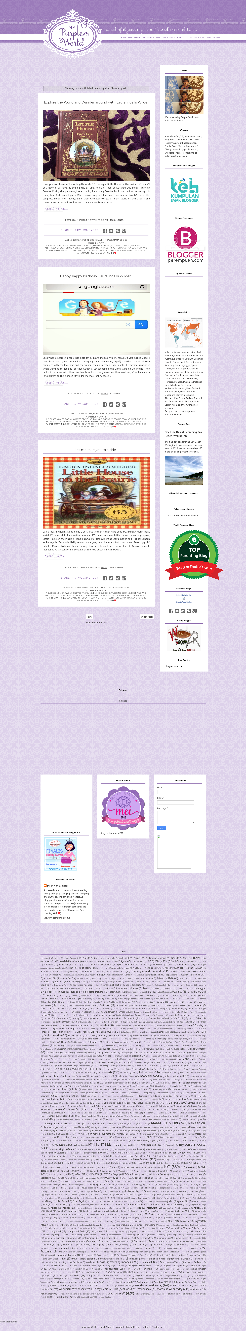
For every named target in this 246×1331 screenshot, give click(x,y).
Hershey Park (55, 1062)
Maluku (122, 1123)
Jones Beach (62, 1089)
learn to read (45, 1109)
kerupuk (175, 1093)
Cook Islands (62, 1018)
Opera (175, 1178)
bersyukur (178, 985)
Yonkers (199, 1294)
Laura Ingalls (104, 240)
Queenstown (93, 1204)
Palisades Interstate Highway (72, 1184)
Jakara (165, 1083)
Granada (183, 1052)
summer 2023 (146, 1238)
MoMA (68, 1134)
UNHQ (127, 1272)
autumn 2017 (66, 978)
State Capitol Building (73, 1235)
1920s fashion (137, 961)
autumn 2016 (50, 978)
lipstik (135, 1113)
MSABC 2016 (138, 1137)
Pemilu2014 (125, 1188)
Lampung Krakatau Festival (53, 1106)
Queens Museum (58, 1204)
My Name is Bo (169, 1145)
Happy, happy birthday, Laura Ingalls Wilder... (96, 276)
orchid (200, 1178)
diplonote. (117, 1025)
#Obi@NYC (176, 957)
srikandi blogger (146, 1231)
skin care (160, 1221)
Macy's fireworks (66, 1119)
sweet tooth (117, 1241)
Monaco (178, 381)
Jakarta (174, 1082)
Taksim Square (177, 1241)
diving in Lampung (65, 1028)
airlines (146, 964)
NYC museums (139, 1170)
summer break (163, 1238)
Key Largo (187, 1093)
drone (130, 1029)
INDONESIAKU (168, 37)
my (50, 1145)
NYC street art (175, 1171)
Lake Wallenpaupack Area (139, 1102)
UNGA (77, 1272)
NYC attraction (188, 1167)
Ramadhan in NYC (139, 1204)
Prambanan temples (48, 1198)
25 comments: (117, 567)
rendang (119, 1208)
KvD (129, 1099)
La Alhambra (165, 1099)
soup (81, 1228)
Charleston (142, 1008)
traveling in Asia (157, 1258)
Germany (169, 365)
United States (184, 401)
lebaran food (74, 1109)
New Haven (74, 1153)
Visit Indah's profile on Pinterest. (184, 515)
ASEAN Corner (198, 971)
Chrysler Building (150, 1012)
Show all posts (119, 88)
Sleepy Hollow (62, 1224)
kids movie (128, 1096)
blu (143, 992)
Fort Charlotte (187, 1042)
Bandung (44, 981)
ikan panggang (176, 1069)
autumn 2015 (199, 974)
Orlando (43, 1181)
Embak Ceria (165, 1031)
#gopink (137, 958)
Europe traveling (118, 1035)
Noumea (126, 1163)
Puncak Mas (105, 1201)
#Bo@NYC (88, 957)
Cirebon (44, 1015)
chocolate (96, 1012)
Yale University (141, 1294)
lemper (148, 1109)
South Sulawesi (125, 1228)
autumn (184, 974)
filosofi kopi (136, 1039)
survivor (104, 1241)
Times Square (87, 1255)
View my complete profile (57, 917)
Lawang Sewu (197, 1106)
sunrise (82, 1241)
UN (42, 1268)
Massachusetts (195, 1127)
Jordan (193, 371)
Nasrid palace (119, 1149)
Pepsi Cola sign (175, 1188)
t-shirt (154, 1241)
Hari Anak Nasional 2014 (99, 1059)
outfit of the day (82, 1181)
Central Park (78, 1008)
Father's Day (75, 1038)
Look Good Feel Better (87, 1116)
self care (64, 1217)
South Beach (92, 1228)
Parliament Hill (46, 1188)
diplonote (102, 1025)
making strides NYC (95, 1123)
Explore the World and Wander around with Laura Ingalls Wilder (96, 102)
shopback (97, 1221)
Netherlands (171, 388)
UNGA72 (108, 1272)
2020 (181, 961)
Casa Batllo (155, 1005)
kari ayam (185, 1089)
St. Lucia (160, 1231)
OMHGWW (106, 1177)
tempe (75, 1248)
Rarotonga (201, 1204)
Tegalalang (172, 1244)
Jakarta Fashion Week (49, 1086)
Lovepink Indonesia (142, 1116)
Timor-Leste (101, 1255)
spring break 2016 (76, 1231)
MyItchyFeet (66, 1149)
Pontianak (120, 1194)
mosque (198, 1133)
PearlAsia (100, 1188)
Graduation (170, 1052)
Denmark (179, 365)
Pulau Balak (198, 1198)
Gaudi (59, 1048)
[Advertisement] (99, 72)
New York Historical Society (80, 1160)
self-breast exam (94, 1217)
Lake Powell (67, 1103)
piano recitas (152, 1191)
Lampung (174, 1102)
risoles (62, 1211)
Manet (105, 1127)
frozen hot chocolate (153, 1045)
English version (53, 1035)
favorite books (88, 240)
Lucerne (181, 1115)
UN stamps (187, 1269)
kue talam (102, 1099)
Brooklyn (122, 998)
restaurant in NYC (170, 1208)
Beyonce (189, 985)
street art (142, 1234)
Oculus (54, 1178)
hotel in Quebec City (67, 1066)
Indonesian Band (168, 1072)
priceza (64, 1198)
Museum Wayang (83, 1140)
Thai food (166, 1248)
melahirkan (83, 1131)
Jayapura (124, 1086)
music (161, 1140)
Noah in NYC (67, 1163)
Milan (191, 1131)
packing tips (129, 1181)
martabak (138, 1127)
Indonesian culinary (50, 1076)
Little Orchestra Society (189, 1113)
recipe (54, 1207)
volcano (43, 1279)
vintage (187, 1275)
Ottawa (53, 1181)
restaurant (152, 1207)
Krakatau (44, 1099)
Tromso (177, 1262)
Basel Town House (96, 981)
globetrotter (198, 1048)
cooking (75, 1018)
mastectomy (46, 1130)
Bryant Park (176, 999)
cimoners (164, 1012)
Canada (168, 362)
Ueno (157, 1265)
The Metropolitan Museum (113, 1251)
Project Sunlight (77, 1198)
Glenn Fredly (165, 1049)
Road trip (72, 1210)
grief (117, 1056)
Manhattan (116, 1127)
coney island (185, 1015)
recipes (66, 1207)
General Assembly (73, 1048)
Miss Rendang (57, 1134)
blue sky (177, 991)
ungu (118, 1272)
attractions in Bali (155, 974)
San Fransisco (54, 1214)
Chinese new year (80, 1011)
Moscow (188, 1134)
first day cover (172, 1039)
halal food (198, 1056)
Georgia (115, 1049)
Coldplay (85, 1015)
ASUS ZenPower (126, 975)
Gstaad (125, 1056)
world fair (65, 1294)
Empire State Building (183, 1032)
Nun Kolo (164, 1163)
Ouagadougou (66, 1181)
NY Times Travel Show (130, 1167)
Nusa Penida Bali (191, 1163)
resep (138, 1207)
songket (59, 1228)
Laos (191, 375)
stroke (152, 1235)
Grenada (193, 368)
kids (196, 1092)
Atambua (140, 975)
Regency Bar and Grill (96, 1208)
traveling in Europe (180, 1258)
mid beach (151, 1131)
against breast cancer (127, 964)
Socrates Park (178, 1225)
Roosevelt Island (137, 1211)
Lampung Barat (195, 1102)
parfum (184, 1184)
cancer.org (61, 1005)
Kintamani (198, 1096)
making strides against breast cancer (63, 1123)
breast (193, 995)
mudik (164, 1137)
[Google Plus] (194, 611)
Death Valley (185, 1022)
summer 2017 (111, 1237)
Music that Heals (189, 1140)
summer (60, 1237)
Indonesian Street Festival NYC (134, 1079)
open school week (161, 1178)
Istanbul (132, 1082)
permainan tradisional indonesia (64, 1191)
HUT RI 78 (81, 1069)
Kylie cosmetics (140, 1099)
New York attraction (155, 1152)
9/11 (83, 964)
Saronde (66, 1214)
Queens (44, 1204)
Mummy (187, 1137)
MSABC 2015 (123, 1137)
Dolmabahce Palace (87, 1029)
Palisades (54, 1184)
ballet (181, 978)
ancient (114, 968)
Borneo (153, 995)
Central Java (46, 1008)
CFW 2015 (94, 1008)
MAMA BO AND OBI (136, 37)
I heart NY (109, 1069)
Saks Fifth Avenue (195, 1211)
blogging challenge (95, 991)
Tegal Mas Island (156, 1244)
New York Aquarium (134, 1153)
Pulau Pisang (46, 1201)
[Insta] (183, 611)
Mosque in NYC (47, 1137)
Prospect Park (93, 1198)
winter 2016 (77, 1285)
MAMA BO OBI (197, 1123)
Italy (187, 371)
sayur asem (125, 1214)
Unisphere (138, 1272)
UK (164, 1265)
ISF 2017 (101, 1082)
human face (154, 1066)
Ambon (199, 964)
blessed (134, 988)
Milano (200, 1131)
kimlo (188, 1096)
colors (130, 1015)
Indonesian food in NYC (175, 1076)
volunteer (55, 1279)
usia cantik (128, 1275)
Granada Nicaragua (198, 1053)
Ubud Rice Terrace (143, 1266)
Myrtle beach (83, 1149)
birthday (109, 988)
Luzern (43, 1119)
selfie (107, 1217)
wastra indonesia (68, 1281)
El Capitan (138, 1032)
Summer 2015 (76, 1238)
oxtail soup (96, 1181)
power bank (188, 1195)
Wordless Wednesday (138, 1289)
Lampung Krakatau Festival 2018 (85, 1106)
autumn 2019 (82, 978)
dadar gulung (139, 1022)
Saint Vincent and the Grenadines (181, 404)
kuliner (113, 1099)
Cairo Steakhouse (111, 1002)
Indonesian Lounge (198, 1076)
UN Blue (84, 1269)
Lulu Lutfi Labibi (195, 1116)
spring (162, 1228)
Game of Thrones (179, 1045)
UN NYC (127, 1269)
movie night (99, 1137)
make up (174, 1119)
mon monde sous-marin (99, 1133)
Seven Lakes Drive (188, 1217)
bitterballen (123, 988)
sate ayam (89, 1214)
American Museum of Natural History (81, 967)
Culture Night (75, 1022)
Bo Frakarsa (52, 995)
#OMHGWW (194, 957)
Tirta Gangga (122, 1255)
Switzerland (179, 362)
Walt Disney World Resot (123, 1279)
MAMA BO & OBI (120, 240)
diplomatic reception (83, 1025)
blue (150, 991)
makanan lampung (148, 1119)
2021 (189, 961)
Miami (134, 1130)
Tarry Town (113, 1244)
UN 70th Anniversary (57, 1269)
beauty (137, 984)
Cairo (98, 1002)
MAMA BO (143, 1124)
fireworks (159, 1038)
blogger (201, 988)
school (161, 1214)
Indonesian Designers (75, 1076)
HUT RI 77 (69, 1069)
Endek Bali (201, 1031)
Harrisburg (127, 1059)
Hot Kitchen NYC (47, 1066)
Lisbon (162, 1113)
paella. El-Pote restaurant (147, 1181)
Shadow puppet (57, 1221)
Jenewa (165, 1086)
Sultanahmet (200, 1235)
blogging (75, 991)
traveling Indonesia (121, 1262)
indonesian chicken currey (191, 1072)
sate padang (101, 1214)
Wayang (105, 1282)
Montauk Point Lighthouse (140, 1134)
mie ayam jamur (165, 1131)
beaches (44, 984)
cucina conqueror (47, 1022)
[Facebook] (171, 611)
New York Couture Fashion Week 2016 (127, 1156)
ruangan (160, 1211)
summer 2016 (92, 1238)
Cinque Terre (189, 1012)
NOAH (56, 1163)
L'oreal (153, 1099)
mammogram (53, 1127)
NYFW (68, 1174)
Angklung (125, 968)
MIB (142, 1131)
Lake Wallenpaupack (113, 1102)
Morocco (169, 381)
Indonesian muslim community (76, 1079)
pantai (91, 1184)
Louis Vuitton (118, 1116)
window (53, 1285)
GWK (162, 1056)
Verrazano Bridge (163, 1275)
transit (53, 1259)
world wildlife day (97, 1294)
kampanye (133, 1089)
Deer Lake (44, 1025)
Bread (185, 995)
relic (110, 1208)
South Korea (182, 375)
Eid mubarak (109, 1031)
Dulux (139, 1029)
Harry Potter (140, 1059)
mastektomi (61, 1130)
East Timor (179, 398)
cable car (89, 1002)
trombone (167, 1262)
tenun (148, 1248)
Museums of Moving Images (143, 1140)
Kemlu (124, 1093)
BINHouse (88, 988)
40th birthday (49, 964)
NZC (172, 1174)
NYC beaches (65, 1171)
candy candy (74, 1005)
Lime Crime (75, 1113)
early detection (166, 1029)
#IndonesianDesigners (156, 958)
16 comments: (117, 220)
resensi (129, 1208)
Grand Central (84, 1056)
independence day (86, 1072)
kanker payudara (159, 1089)
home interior (140, 1062)
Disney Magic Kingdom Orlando (169, 1025)
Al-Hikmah (157, 964)
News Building (163, 1160)
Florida (64, 1042)
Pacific (107, 1181)
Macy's (53, 1119)
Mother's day (63, 1137)
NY (204, 1162)
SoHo (189, 1225)
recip (45, 1208)
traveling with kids (148, 1262)
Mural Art (198, 1137)
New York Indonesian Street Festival (112, 1159)
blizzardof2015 (169, 988)
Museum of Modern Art (62, 1140)
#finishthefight (122, 958)
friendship (137, 1045)
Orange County (187, 1178)
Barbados (179, 358)
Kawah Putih (94, 1093)
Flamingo (44, 1042)
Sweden (191, 391)
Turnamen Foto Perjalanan (52, 1265)
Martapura (149, 1127)
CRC (190, 1018)
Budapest (202, 999)
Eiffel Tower (126, 1032)
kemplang (148, 1093)
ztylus (109, 1297)
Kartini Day (197, 1089)
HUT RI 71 (189, 1066)
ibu (117, 1069)
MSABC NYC (152, 1137)
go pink (68, 1052)
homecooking (177, 1062)
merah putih (122, 1131)
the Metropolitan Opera (139, 1252)
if (157, 1069)
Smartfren (77, 1225)
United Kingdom (180, 368)
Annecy (168, 967)
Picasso (164, 1191)
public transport (174, 1198)
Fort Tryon (201, 1042)
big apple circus (54, 988)
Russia (183, 391)
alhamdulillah (183, 964)
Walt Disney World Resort (98, 1279)
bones (105, 995)
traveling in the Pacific (96, 1262)
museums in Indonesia (118, 1140)
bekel (149, 985)
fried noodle (110, 1045)
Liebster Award (196, 1109)
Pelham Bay (112, 1188)
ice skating (127, 1069)
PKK (204, 1191)
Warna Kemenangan (146, 1279)
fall (166, 1035)
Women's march (124, 1285)
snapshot (99, 1225)
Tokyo (133, 1255)
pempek (137, 1188)
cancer (190, 1001)
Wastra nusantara (90, 1282)
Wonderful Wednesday (148, 1285)
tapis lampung (97, 1244)
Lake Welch (160, 1103)
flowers (93, 1041)
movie (88, 1137)
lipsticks (125, 1112)
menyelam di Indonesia (102, 1130)
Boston (176, 995)
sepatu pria (147, 1217)
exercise (136, 1035)
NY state (113, 1167)
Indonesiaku (146, 1072)
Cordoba (86, 1018)
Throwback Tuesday (66, 1254)
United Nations (169, 1272)
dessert (55, 1025)
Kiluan (179, 1096)
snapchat (88, 1225)
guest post (136, 1055)
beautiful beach (121, 984)
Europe (102, 1035)
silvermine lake (123, 1221)
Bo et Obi (76, 587)
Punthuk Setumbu (121, 1201)
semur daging (133, 1217)
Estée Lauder (90, 1035)
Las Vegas (151, 1106)
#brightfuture (105, 958)
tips (111, 1255)
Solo (50, 1228)
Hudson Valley (140, 1066)
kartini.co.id (45, 1093)
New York (116, 1152)
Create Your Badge (184, 602)
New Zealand (193, 388)
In (73, 1072)
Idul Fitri (149, 1069)
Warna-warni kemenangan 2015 (171, 1279)
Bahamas (198, 358)
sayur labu (137, 1214)
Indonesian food (149, 1076)
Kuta (121, 1099)
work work (195, 1289)
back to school (125, 978)
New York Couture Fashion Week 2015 (91, 1156)
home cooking (122, 1062)
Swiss (127, 1241)
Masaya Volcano (163, 1127)
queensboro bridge (77, 1204)
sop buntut (71, 1228)
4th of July (63, 964)
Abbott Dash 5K (96, 964)
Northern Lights (101, 1163)
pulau (186, 1198)
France (168, 368)
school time (201, 1214)
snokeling (111, 1225)
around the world (152, 971)
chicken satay (46, 1012)
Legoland (116, 1109)
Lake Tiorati (95, 1103)
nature (186, 1149)
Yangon (154, 1294)
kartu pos (58, 1093)
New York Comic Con (196, 1152)
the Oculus (187, 1252)
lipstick (115, 1112)
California (126, 1002)
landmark (118, 1106)
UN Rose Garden (162, 1269)
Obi (178, 1174)
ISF (91, 1082)
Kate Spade (70, 1093)
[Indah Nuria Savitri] (184, 598)
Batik (118, 981)
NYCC (42, 1174)
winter (63, 1285)
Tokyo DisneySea (147, 1255)
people (163, 1188)
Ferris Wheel (115, 1039)
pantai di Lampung (105, 1184)
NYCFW (52, 1174)
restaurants (185, 1208)
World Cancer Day (48, 1293)
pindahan (182, 1191)
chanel (115, 1008)
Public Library (157, 1198)
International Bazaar (194, 1079)
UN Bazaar (73, 1269)
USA (98, 1275)
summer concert (181, 1238)
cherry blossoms (195, 1008)
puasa (124, 1198)
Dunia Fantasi (150, 1029)
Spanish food (149, 1228)
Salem (42, 1214)
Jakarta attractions (192, 1082)
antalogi (66, 971)
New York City (175, 1152)
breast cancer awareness (64, 998)
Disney (128, 1025)
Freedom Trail (95, 1045)
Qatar (176, 391)
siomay (149, 1221)
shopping (109, 1221)
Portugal (169, 391)
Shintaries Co (158, 1326)
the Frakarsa (193, 1248)
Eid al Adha (82, 1031)
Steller (102, 1235)
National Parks (135, 1149)
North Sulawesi (84, 1163)
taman (200, 1241)
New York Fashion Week (195, 1156)
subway (162, 1235)
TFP (156, 1248)
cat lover (167, 1005)
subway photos (174, 1235)
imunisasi (64, 1072)
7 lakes (75, 964)
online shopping (142, 1177)
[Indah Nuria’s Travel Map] (184, 346)
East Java (189, 1029)
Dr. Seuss (112, 1029)
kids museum (143, 1096)
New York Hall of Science (54, 1160)
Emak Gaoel (151, 1032)
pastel (82, 1188)
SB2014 (149, 1214)
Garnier (193, 1045)
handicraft (66, 1059)
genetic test (90, 1049)
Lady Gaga (53, 1103)
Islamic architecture (116, 1083)
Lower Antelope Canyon (164, 1116)
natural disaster (173, 1149)
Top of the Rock (178, 1255)
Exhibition (147, 1035)
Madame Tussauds (83, 1119)
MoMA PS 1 (79, 1134)
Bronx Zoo (109, 998)
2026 (204, 961)
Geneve (102, 1048)
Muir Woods (175, 1137)
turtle (104, 1265)
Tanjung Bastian (62, 1244)
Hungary (169, 371)
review (197, 1207)
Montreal (158, 1134)
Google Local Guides (107, 1052)
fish (201, 1039)
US (51, 1275)
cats (176, 1005)
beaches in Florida (61, 985)
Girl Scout (136, 1049)
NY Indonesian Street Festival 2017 (79, 1167)
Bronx (98, 998)
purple (136, 1201)
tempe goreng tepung (121, 1248)
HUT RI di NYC (95, 1069)
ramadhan (120, 1204)
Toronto (43, 1259)
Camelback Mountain (144, 1002)
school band (173, 1214)
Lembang (127, 1109)
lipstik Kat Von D (148, 1113)
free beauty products (62, 1045)
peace (90, 1188)
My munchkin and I (148, 1144)
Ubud (130, 1265)
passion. (72, 1188)
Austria (199, 355)
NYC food (94, 1171)
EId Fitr (94, 1031)
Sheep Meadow (74, 1221)
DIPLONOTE (182, 37)
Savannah (113, 1214)
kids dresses (99, 1096)
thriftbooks (48, 1255)
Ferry (126, 1039)
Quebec (170, 1201)
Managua (95, 1127)
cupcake (87, 1022)
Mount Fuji (77, 1137)
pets (104, 1191)
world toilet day (79, 1294)
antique (100, 971)
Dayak (173, 1022)
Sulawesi (188, 1235)
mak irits (133, 1119)
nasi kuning (106, 1149)
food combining (150, 1042)
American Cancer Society (50, 968)
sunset (92, 1241)
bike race (68, 988)
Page (173, 1181)
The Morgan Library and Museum (165, 1252)
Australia (169, 358)
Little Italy (172, 1113)
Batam (110, 981)
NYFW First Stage (110, 1174)
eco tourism (58, 1031)
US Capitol (60, 1275)
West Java (158, 1281)
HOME (123, 37)
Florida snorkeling (78, 1042)
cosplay (142, 1018)
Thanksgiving (178, 1248)
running (171, 1211)
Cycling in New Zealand (104, 1022)
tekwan (183, 1244)
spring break (55, 1231)
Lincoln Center (102, 1113)
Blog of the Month (186, 988)
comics (149, 1015)
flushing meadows (121, 1042)
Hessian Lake (69, 1062)
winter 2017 (92, 1285)
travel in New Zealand (83, 1258)
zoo (102, 1297)
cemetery (198, 1005)
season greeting (50, 1217)
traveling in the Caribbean (70, 1262)
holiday (89, 1062)
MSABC (111, 1137)
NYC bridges (80, 1171)
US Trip (89, 1275)
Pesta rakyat (86, 1191)
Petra (96, 1191)
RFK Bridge (45, 1211)
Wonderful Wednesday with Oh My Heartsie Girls (88, 1289)
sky (170, 1221)
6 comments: (116, 394)
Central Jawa (63, 1008)
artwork (173, 971)
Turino (187, 1262)
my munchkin (129, 1145)
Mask (184, 1127)
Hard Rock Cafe (80, 1059)
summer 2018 (130, 1238)
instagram (178, 1079)
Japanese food (78, 1086)
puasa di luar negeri (139, 1198)
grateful (96, 1056)
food (136, 1041)
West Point (192, 1282)
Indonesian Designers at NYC (101, 1076)
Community (161, 1015)
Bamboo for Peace (195, 978)
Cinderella (176, 1012)
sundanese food (68, 1241)
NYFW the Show (129, 1174)
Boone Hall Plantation (129, 995)
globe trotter (179, 1048)
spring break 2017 (99, 1231)
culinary (62, 1021)
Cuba (198, 1018)
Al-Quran (169, 964)
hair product (186, 1056)
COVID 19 (178, 1018)
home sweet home (158, 1062)
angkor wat (156, 967)
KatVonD (82, 1093)
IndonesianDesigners (161, 1079)
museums (98, 1140)
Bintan (98, 988)
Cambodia (170, 375)
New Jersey (88, 1152)
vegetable (140, 1275)
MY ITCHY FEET (153, 37)
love (128, 1116)
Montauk (121, 1133)
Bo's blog (63, 995)
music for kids (173, 1140)
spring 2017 (190, 1228)
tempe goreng (102, 1248)
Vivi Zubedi (198, 1275)
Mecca (72, 1131)
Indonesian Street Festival (105, 1079)
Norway (181, 388)
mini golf (44, 1134)
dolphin (101, 1028)
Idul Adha (139, 1069)
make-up (185, 1119)
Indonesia (179, 371)
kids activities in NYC (65, 1095)
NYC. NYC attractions (194, 1171)
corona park (98, 1018)
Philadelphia (115, 1191)
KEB (105, 1092)
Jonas (50, 1089)
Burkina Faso (60, 1002)
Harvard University (166, 1059)
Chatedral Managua (159, 1008)
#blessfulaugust (71, 958)
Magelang (110, 1119)
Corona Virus (114, 1018)
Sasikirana (77, 1214)
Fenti (104, 1039)
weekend (127, 1281)
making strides (199, 1119)
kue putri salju (88, 1099)
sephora (159, 1217)
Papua (151, 1184)
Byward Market (76, 1002)
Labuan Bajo (180, 1099)
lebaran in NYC (91, 1109)
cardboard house (89, 1005)
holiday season (104, 1062)
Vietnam (169, 407)
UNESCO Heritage (64, 1272)
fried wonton (123, 1045)
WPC (110, 1293)
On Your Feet (125, 1178)
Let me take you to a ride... (96, 450)
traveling (118, 1258)
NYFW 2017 (80, 1174)
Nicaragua (186, 385)
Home (90, 616)
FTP (167, 1045)
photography (131, 1191)
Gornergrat (125, 1053)
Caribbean (105, 1005)
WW (121, 1293)
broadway (87, 998)
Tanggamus (46, 1244)
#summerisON (47, 961)
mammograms (69, 1127)
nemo (46, 1152)
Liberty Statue (160, 1109)
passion (60, 1187)
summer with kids (50, 1241)
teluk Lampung (59, 1248)
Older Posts (147, 616)
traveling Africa (138, 1258)
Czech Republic (193, 362)
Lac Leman (194, 1099)
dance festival (153, 1022)
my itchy (81, 1145)
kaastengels (87, 1089)
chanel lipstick (128, 1008)
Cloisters (54, 1015)
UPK (45, 1275)
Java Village (98, 1086)
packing (117, 1181)
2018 (165, 961)
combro (139, 1015)
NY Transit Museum (152, 1167)
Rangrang (190, 1204)
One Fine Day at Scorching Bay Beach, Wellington (183, 434)
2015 (148, 961)
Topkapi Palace (195, 1255)
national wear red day (154, 1149)
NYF (60, 1174)
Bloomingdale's (132, 992)
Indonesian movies (51, 1079)
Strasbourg (130, 1235)
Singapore (170, 394)
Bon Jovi (73, 995)
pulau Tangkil (62, 1201)
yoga (180, 1294)
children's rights (61, 1012)
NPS (147, 1163)
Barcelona (72, 981)
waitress (65, 1279)
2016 (157, 961)
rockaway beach (100, 1211)
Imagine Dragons (199, 1069)
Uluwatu (172, 1266)
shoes (86, 1221)
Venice (150, 1275)
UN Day (95, 1269)
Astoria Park (96, 974)
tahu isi (163, 1241)
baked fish (139, 978)
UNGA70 (87, 1272)
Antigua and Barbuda (184, 355)
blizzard (156, 988)
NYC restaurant (158, 1171)
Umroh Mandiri (196, 1265)
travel (62, 1258)
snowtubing (164, 1225)
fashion (46, 1038)
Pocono (74, 1195)
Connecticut (200, 1015)
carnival (134, 1005)
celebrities (185, 1005)
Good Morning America (85, 1053)
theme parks (200, 1252)
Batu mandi (168, 981)
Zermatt (93, 1296)
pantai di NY (123, 1184)
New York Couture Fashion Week (57, 1156)
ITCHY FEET (154, 1083)
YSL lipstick (82, 1297)
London (52, 1115)
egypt (69, 1031)
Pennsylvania (150, 1187)
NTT (154, 1163)
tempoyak (138, 1248)
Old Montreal (66, 1178)
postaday (144, 1194)
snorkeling (123, 1224)
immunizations (50, 1072)
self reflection (77, 1217)
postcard (157, 1195)
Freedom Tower (80, 1045)
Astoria (80, 974)
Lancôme (107, 1106)
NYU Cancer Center (157, 1174)
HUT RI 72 (58, 1069)
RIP (54, 1211)
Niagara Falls (179, 1159)
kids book (85, 1096)
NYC (167, 1166)
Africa (109, 964)
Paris (193, 1184)
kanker (144, 1089)
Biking (77, 988)
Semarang (117, 1217)
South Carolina (108, 1228)
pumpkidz (92, 1201)
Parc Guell (162, 1184)
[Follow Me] (177, 611)
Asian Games (50, 975)
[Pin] (189, 611)
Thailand (169, 398)
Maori (128, 1127)
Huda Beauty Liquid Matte (105, 1066)
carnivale (143, 1005)
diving (189, 1025)
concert (172, 1015)
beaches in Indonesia (82, 985)
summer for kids (199, 1238)
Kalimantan (118, 1089)
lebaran (58, 1109)
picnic (172, 1191)
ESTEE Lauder (74, 1035)
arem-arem (111, 971)
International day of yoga (50, 1083)
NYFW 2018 (94, 1174)
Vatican (195, 401)
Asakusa (184, 971)
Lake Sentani (80, 1103)
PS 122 (105, 1198)
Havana (180, 1059)
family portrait (179, 1035)
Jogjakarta (176, 1086)
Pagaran (164, 1181)
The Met (93, 1251)
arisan (122, 971)
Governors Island (153, 1052)
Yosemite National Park (62, 1296)
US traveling (74, 1275)
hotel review (84, 1065)
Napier (95, 1149)
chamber (105, 1008)
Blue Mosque (163, 992)
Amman (105, 968)
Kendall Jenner (162, 1093)
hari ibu (116, 1059)
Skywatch (184, 1221)
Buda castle (189, 999)
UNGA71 (97, 1272)
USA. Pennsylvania (113, 1275)
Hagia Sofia (172, 1056)
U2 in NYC (120, 1266)
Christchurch (109, 1011)
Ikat (186, 1069)
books (75, 240)
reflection (80, 1208)
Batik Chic (129, 981)
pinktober (194, 1191)
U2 (111, 1266)
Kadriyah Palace (102, 1089)
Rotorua (150, 1211)
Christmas (123, 1011)
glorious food (52, 1052)
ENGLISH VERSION (215, 37)
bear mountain (103, 985)
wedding (115, 1282)
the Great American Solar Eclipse (72, 1252)
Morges (168, 1134)
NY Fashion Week (52, 1167)
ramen (179, 1204)
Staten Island (90, 1235)
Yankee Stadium (168, 1294)
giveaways (149, 1048)
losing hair (104, 1116)
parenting (174, 1184)
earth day (179, 1029)
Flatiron (54, 1042)
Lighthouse (45, 1113)
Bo (189, 991)
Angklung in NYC (140, 968)
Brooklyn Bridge (161, 998)
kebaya (114, 1092)
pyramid (159, 1201)
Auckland (173, 975)
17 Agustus (123, 961)
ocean (199, 1174)
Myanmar (187, 381)
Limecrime (88, 1113)
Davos (165, 1022)
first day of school (188, 1039)
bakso (150, 978)
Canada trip (175, 1001)
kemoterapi (135, 1093)
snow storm (150, 1224)
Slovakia (190, 394)
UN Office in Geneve (143, 1268)
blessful (145, 988)
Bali (170, 978)
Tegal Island (138, 1244)
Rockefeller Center (118, 1211)
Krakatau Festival (59, 1099)
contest (47, 1018)
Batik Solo (156, 981)
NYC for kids (107, 1171)
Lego (107, 1109)
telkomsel (44, 1248)
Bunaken (47, 1002)
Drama (122, 1029)
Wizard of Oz (108, 1285)
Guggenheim (151, 1056)
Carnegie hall (121, 1005)
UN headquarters (109, 1268)
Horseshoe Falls (196, 1062)
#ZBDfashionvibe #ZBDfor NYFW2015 (99, 961)
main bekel (122, 1119)
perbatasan (190, 1188)
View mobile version (96, 622)
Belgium (189, 358)
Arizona (134, 971)
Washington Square (48, 1282)
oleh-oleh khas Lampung (85, 1178)
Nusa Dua (176, 1163)
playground (48, 1195)
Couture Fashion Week (159, 1018)
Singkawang (138, 1221)
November (137, 1163)
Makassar (163, 1119)
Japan (200, 371)
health (193, 1059)
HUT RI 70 (177, 1066)
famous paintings (198, 1035)
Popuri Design (133, 1326)
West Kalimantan (177, 1282)
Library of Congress (178, 1109)
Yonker (189, 1294)
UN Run (176, 1269)
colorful (120, 1015)
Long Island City (66, 1115)
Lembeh (138, 1109)
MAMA (132, 1124)
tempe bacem (87, 1248)
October (44, 1177)
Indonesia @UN (127, 1072)
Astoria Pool (112, 975)
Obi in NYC (188, 1174)
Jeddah (156, 1086)
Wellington (142, 1281)
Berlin (167, 985)
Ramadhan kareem (162, 1204)
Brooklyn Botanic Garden (139, 999)
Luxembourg (191, 378)
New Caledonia (172, 385)
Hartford (152, 1059)
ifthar (163, 1069)
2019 (173, 961)
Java (88, 1086)
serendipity (172, 1217)
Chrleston (135, 1012)
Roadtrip (86, 1211)
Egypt (187, 365)
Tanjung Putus (79, 1244)
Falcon (158, 1035)
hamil (56, 1059)
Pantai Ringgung (138, 1184)
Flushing (106, 1042)
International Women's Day (76, 1083)
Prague (200, 1195)
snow (137, 1224)
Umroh (182, 1265)
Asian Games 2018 (66, 975)
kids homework (114, 1096)
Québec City (197, 1201)
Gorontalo (137, 1052)
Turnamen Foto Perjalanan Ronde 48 (84, 1266)
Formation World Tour (169, 1042)
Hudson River (125, 1065)
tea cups (125, 1244)
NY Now (101, 1167)
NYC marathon (122, 1171)
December (197, 1021)
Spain (194, 365)
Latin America (165, 1106)
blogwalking (115, 991)
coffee (76, 1015)
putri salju (148, 1201)
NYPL (143, 1174)
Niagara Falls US (196, 1160)
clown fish (66, 1015)
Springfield (131, 1231)
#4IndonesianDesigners (50, 958)
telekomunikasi (196, 1244)
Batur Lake (181, 981)
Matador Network (173, 414)
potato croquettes (172, 1195)
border (144, 995)
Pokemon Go (107, 1195)
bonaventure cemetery (89, 995)
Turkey (189, 398)
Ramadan (106, 1204)
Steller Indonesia (115, 1235)
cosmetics (131, 1018)
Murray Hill (45, 1140)
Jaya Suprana (111, 1086)
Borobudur (164, 995)
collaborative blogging (103, 1015)
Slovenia (180, 394)
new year (101, 1152)
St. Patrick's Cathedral (176, 1231)
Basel (82, 981)
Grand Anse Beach (51, 1056)
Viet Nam (177, 1275)
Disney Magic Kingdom (143, 1025)
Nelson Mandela (199, 1149)
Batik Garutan (142, 981)
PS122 (115, 1198)
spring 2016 (176, 1228)
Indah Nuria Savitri (183, 595)
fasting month (61, 1039)
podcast (84, 1195)
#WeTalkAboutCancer (70, 961)
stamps (57, 1235)
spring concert (118, 1231)
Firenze (148, 1039)
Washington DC (195, 1278)
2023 (196, 961)
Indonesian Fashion (127, 1076)
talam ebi (190, 1241)
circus (200, 1012)
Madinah (99, 1119)
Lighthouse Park (60, 1113)
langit (141, 1106)
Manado (82, 1127)
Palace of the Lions (186, 1181)
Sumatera (47, 1238)
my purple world (63, 1144)
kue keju (74, 1099)
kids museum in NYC (162, 1096)
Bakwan (160, 978)
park (201, 1184)
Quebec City (182, 1201)
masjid (175, 1127)
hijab (81, 1062)
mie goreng (181, 1131)
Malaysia (197, 381)
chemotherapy (177, 1008)
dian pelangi (67, 1025)
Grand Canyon (68, 1056)
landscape (131, 1106)
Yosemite (44, 1296)
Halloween (45, 1059)
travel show (105, 1259)
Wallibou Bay (78, 1279)
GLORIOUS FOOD (197, 37)
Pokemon (94, 1195)
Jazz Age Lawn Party (140, 1086)
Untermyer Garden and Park (194, 1272)
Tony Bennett (162, 1255)
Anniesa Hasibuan (184, 967)
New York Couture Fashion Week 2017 (164, 1156)
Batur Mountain (196, 981)
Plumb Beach (61, 1195)
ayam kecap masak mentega (103, 978)
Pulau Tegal (78, 1201)
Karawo (174, 1089)
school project (187, 1214)
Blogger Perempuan (55, 991)
